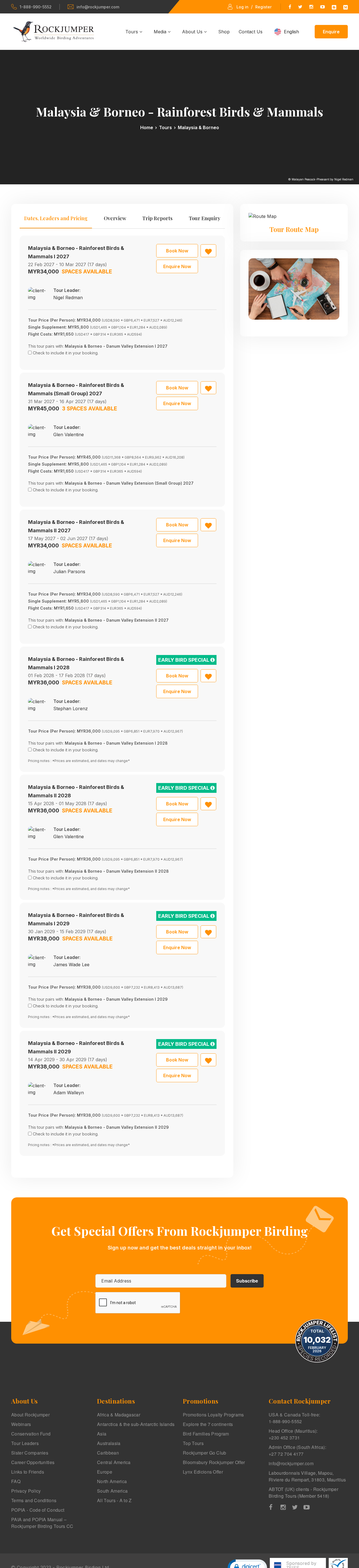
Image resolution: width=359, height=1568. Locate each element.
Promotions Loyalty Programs (213, 1414)
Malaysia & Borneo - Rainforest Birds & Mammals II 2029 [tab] (76, 1047)
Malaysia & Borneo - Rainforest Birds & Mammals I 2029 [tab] (76, 919)
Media (161, 31)
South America (112, 1491)
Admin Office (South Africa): (297, 1450)
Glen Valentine (68, 434)
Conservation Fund (30, 1433)
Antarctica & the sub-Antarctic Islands (135, 1424)
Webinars (21, 1424)
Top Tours (193, 1443)
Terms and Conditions (33, 1500)
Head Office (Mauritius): (293, 1434)
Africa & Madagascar (118, 1414)
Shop (224, 31)
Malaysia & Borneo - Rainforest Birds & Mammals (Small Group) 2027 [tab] (76, 389)
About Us (193, 31)
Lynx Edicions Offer (203, 1472)
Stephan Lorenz (70, 708)
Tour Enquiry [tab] (204, 218)
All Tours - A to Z (114, 1500)
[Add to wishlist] (208, 250)
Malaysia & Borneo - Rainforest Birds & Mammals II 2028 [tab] (76, 791)
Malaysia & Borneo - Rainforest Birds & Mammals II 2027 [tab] (76, 526)
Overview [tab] (115, 218)
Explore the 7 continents (208, 1424)
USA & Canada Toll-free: (294, 1418)
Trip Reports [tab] (157, 218)
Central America (114, 1462)
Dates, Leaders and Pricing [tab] (56, 218)
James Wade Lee (71, 964)
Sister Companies (29, 1452)
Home (146, 127)
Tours (132, 31)
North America (112, 1481)
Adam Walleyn (68, 1092)
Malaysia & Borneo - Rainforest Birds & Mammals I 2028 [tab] (76, 663)
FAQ (15, 1481)
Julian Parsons (69, 571)
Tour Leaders (25, 1443)
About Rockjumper (30, 1414)
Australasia (109, 1443)
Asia (101, 1433)
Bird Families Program (206, 1433)
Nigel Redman (68, 297)
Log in (242, 6)
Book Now (177, 251)
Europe (104, 1472)
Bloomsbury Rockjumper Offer (214, 1462)
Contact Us (251, 31)
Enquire (331, 31)
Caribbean (108, 1452)
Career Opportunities (32, 1462)
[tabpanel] (122, 696)
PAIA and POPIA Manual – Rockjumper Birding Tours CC (42, 1522)
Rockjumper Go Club (204, 1452)
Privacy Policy (26, 1491)
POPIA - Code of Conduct (37, 1510)
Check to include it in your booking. (65, 352)
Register (263, 6)
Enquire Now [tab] (177, 266)
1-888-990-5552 (36, 6)
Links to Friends (27, 1472)
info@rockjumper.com (98, 6)
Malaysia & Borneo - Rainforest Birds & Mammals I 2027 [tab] (76, 252)
